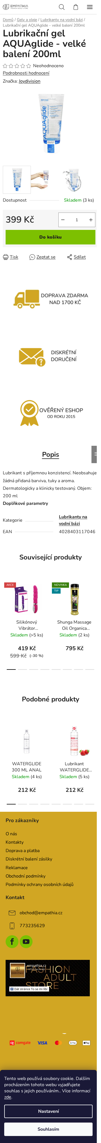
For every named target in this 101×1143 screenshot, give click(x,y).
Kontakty (15, 842)
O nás (11, 834)
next (95, 599)
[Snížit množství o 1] (63, 220)
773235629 (32, 926)
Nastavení (48, 1111)
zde (7, 1097)
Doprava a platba (23, 851)
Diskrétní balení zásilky (29, 859)
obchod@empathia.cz (41, 913)
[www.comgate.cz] (50, 1043)
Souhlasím (48, 1129)
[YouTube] (26, 941)
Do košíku (50, 237)
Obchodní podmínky (25, 876)
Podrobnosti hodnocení (26, 73)
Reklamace (17, 868)
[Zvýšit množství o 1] (91, 220)
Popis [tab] (50, 454)
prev (5, 599)
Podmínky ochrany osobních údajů (40, 884)
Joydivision (29, 81)
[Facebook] (12, 941)
